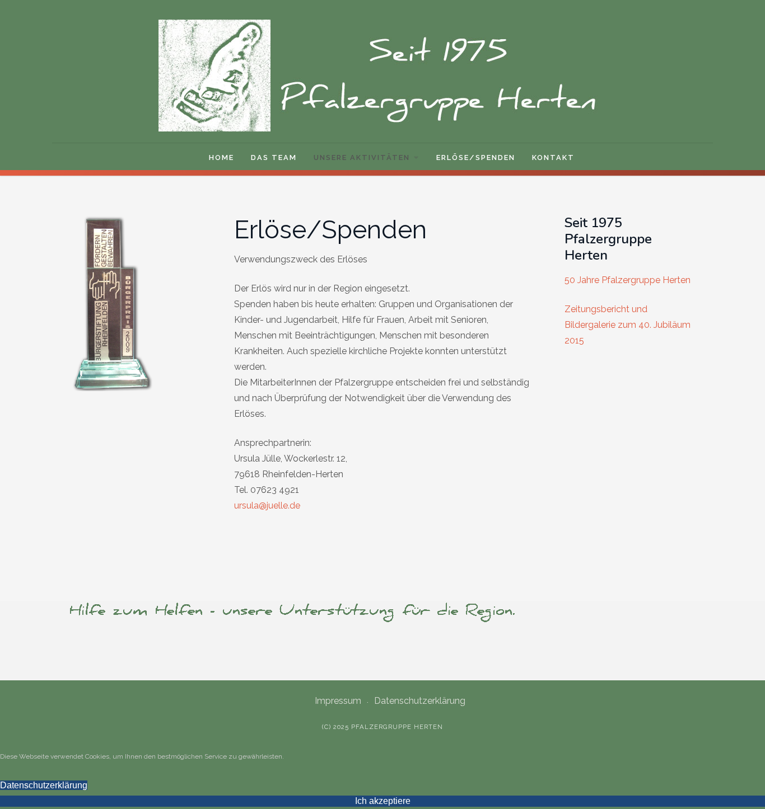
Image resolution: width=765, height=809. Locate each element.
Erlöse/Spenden (475, 157)
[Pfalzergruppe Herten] (382, 75)
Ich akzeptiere (383, 801)
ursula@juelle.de (267, 505)
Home (221, 157)
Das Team (274, 157)
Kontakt (553, 157)
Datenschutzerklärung (419, 700)
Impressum (338, 700)
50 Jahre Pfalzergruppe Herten (628, 280)
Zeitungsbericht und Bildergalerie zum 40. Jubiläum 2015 (628, 325)
